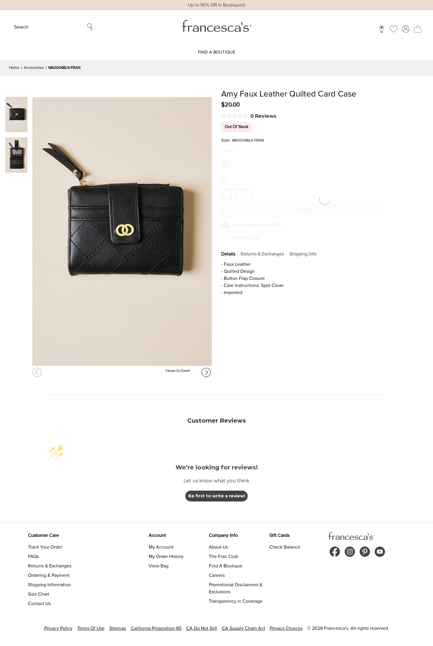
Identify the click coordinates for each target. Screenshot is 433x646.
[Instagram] (350, 552)
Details (228, 254)
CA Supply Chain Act (243, 628)
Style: (225, 140)
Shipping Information (49, 585)
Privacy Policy (58, 628)
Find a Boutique (216, 52)
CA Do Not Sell (201, 628)
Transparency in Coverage (235, 601)
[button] (53, 27)
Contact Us (39, 604)
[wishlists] (394, 29)
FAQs (33, 556)
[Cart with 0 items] (418, 29)
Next (206, 372)
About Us (218, 547)
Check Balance (284, 547)
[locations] (382, 29)
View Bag (158, 566)
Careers (217, 575)
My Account (161, 547)
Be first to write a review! (216, 496)
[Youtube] (380, 552)
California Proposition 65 (156, 628)
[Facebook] (335, 552)
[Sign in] (406, 29)
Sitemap (117, 628)
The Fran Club (223, 556)
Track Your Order (45, 547)
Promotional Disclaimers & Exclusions (235, 588)
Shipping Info (303, 254)
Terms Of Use (91, 628)
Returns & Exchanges (262, 254)
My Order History (166, 556)
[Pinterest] (365, 552)
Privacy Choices (286, 628)
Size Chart (38, 594)
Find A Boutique (225, 566)
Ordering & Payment (49, 575)
